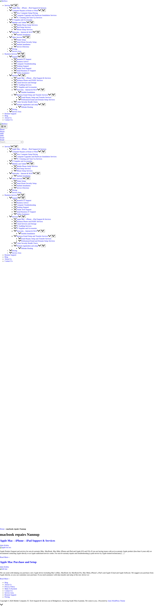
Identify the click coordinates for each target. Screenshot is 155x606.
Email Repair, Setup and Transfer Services (36, 97)
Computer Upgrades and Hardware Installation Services (37, 15)
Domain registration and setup (27, 105)
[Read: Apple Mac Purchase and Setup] (3, 569)
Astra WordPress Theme (116, 601)
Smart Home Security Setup (27, 42)
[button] (12, 5)
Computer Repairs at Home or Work (25, 10)
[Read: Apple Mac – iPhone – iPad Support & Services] (5, 547)
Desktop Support (23, 66)
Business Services (11, 54)
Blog (6, 116)
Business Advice (22, 62)
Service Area (16, 51)
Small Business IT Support (26, 71)
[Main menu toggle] (3, 127)
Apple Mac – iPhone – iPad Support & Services (29, 8)
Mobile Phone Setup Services (27, 25)
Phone (2, 132)
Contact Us (9, 120)
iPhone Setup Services (25, 30)
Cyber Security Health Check (27, 102)
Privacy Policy (10, 587)
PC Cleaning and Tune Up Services (29, 18)
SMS (2, 136)
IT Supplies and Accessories (22, 20)
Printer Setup (21, 40)
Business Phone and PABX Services (30, 80)
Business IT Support (24, 59)
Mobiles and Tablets (19, 22)
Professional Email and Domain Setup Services (38, 100)
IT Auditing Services (24, 85)
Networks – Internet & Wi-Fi (22, 32)
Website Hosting (27, 107)
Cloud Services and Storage (26, 83)
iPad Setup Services (24, 27)
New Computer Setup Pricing (27, 13)
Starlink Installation (23, 35)
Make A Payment (11, 589)
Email (2, 140)
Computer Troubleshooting (26, 64)
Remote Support (10, 114)
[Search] (22, 142)
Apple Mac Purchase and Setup (18, 562)
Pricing (14, 49)
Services (8, 5)
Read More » (4, 557)
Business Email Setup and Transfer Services (32, 95)
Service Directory (23, 47)
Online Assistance (23, 73)
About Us (8, 118)
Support (15, 57)
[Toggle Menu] (16, 5)
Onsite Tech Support (24, 68)
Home (2, 529)
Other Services (17, 37)
